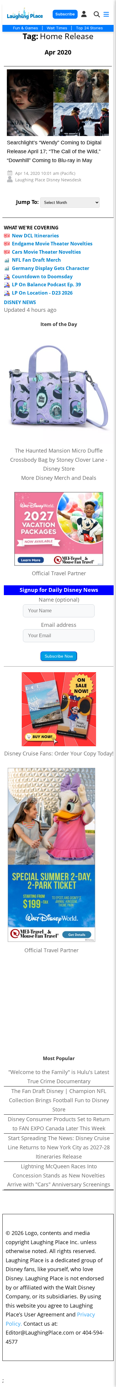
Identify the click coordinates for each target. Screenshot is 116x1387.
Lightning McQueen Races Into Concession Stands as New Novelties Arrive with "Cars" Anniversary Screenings (58, 1175)
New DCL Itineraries (35, 235)
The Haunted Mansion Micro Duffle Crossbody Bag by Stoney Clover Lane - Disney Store (58, 459)
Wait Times (57, 27)
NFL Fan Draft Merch (36, 260)
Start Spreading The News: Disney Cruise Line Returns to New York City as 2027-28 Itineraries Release (59, 1147)
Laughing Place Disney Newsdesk (48, 180)
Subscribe (65, 14)
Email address (58, 624)
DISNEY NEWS (20, 302)
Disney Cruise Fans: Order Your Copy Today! (59, 753)
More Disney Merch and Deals (58, 477)
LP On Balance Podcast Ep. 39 (46, 284)
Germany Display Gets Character (50, 268)
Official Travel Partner (59, 573)
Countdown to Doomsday (42, 276)
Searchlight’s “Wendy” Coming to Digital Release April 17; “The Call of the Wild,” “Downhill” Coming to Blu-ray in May (54, 151)
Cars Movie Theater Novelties (46, 252)
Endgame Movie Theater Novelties (52, 243)
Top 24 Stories (89, 27)
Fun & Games (25, 27)
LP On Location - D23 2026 (42, 293)
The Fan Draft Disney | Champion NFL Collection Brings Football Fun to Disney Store (59, 1100)
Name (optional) (59, 599)
